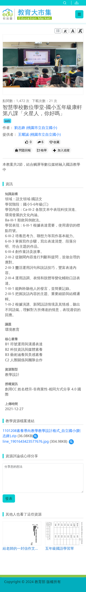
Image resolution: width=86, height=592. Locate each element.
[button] (54, 142)
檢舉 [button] (44, 150)
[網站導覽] (77, 3)
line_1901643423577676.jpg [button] (26, 441)
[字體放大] (80, 31)
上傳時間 (11, 404)
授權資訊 (11, 384)
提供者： (10, 134)
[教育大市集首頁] (27, 13)
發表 (8, 498)
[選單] (79, 14)
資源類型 (11, 369)
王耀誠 (24, 134)
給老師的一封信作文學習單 (22, 548)
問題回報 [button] (25, 150)
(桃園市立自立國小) (41, 127)
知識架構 (11, 194)
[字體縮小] (65, 31)
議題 (8, 324)
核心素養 (11, 339)
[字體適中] (73, 31)
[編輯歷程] (58, 30)
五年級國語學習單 (59, 548)
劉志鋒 (20, 127)
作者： (8, 127)
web (7, 121)
